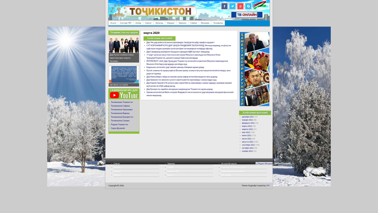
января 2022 (247, 120)
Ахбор (138, 23)
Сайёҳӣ (193, 23)
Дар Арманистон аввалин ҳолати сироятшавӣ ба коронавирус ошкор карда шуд (181, 80)
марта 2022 (247, 126)
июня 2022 (246, 135)
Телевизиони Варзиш (120, 113)
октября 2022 (248, 148)
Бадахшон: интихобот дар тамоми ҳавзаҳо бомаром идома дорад (175, 67)
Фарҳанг (171, 23)
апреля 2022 (247, 129)
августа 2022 (247, 142)
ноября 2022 (247, 151)
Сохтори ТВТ (125, 23)
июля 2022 (246, 139)
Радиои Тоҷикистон (119, 124)
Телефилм (218, 23)
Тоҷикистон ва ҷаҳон (124, 32)
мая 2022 (246, 132)
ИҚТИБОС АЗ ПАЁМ (119, 85)
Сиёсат (148, 23)
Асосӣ (113, 23)
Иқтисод (159, 23)
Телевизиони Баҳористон (122, 117)
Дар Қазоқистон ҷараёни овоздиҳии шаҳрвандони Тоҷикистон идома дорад (179, 89)
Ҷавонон (182, 23)
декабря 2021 (248, 117)
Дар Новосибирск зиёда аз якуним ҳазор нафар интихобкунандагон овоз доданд (181, 77)
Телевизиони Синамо (120, 121)
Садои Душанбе (118, 128)
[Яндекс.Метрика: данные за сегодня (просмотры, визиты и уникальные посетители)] (264, 163)
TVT (268, 185)
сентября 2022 (248, 145)
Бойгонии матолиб (160, 38)
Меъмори (205, 23)
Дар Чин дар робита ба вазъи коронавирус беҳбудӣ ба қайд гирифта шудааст (180, 42)
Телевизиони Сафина (120, 106)
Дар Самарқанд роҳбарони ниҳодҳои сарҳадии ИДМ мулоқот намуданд (178, 52)
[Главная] (153, 17)
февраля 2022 (248, 123)
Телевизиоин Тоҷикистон (122, 102)
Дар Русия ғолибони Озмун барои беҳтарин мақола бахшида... (122, 58)
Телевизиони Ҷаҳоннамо (122, 109)
